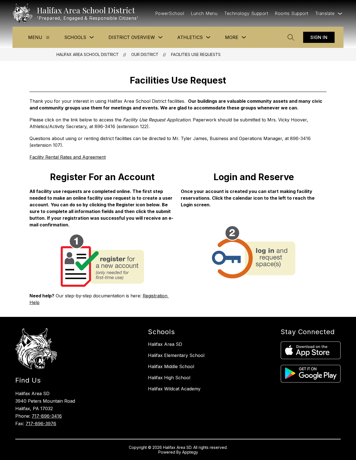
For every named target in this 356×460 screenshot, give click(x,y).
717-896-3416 (47, 416)
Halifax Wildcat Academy (174, 389)
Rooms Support (291, 13)
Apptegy (190, 452)
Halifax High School (169, 377)
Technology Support (246, 13)
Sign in (318, 37)
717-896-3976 (41, 423)
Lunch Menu (204, 13)
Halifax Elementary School (176, 355)
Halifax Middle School (171, 366)
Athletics (190, 37)
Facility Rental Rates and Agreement (67, 157)
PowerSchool (169, 13)
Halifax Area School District (87, 54)
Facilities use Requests (196, 54)
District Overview (131, 37)
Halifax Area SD (165, 344)
